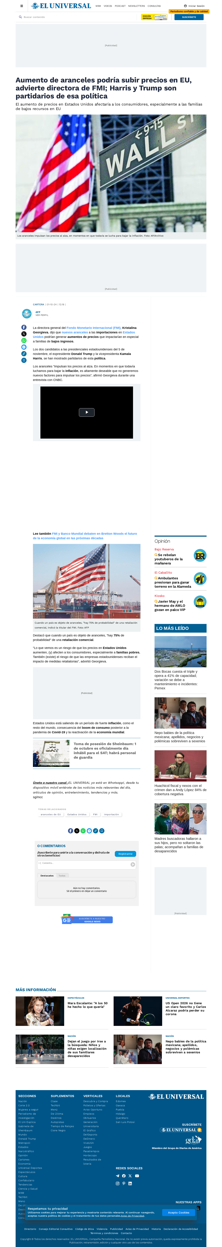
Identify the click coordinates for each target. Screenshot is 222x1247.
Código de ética (84, 1229)
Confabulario (26, 1180)
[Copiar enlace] (24, 353)
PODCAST (120, 6)
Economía (24, 1163)
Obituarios (89, 1117)
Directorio (30, 1229)
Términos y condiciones (104, 1233)
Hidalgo (120, 1113)
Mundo (22, 1134)
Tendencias (25, 1184)
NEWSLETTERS (136, 6)
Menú (21, 1201)
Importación (111, 814)
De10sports (90, 1134)
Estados (23, 1147)
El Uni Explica (27, 1122)
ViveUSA (88, 1142)
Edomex (121, 1101)
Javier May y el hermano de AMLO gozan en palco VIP (170, 605)
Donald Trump (27, 1138)
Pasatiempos (91, 1151)
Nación (22, 1101)
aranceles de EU (51, 814)
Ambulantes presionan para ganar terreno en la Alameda (173, 582)
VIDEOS (108, 6)
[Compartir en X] (24, 334)
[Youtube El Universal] (137, 1176)
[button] (189, 17)
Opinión (162, 541)
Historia (156, 1229)
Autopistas (57, 1122)
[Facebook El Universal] (124, 1176)
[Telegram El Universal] (117, 1176)
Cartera (38, 304)
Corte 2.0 (24, 1105)
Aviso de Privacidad (137, 1229)
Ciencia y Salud (28, 1188)
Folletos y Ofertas (94, 1105)
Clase (54, 1101)
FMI (95, 814)
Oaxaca (120, 1105)
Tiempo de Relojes (62, 1126)
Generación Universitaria (91, 1124)
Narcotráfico (26, 1151)
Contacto (126, 1233)
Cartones (23, 1159)
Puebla (120, 1109)
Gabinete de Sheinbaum (26, 1128)
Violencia (102, 1229)
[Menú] (22, 6)
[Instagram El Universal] (117, 1183)
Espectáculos (26, 1172)
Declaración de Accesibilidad (181, 1229)
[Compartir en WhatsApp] (24, 340)
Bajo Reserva (164, 549)
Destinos (56, 1117)
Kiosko (160, 596)
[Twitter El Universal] (130, 1176)
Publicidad (116, 1229)
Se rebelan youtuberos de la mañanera (169, 559)
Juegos (87, 1147)
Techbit (22, 1197)
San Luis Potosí (125, 1122)
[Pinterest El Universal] (124, 1183)
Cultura (22, 1176)
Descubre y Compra (95, 1101)
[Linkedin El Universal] (130, 1183)
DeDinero (89, 1138)
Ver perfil (42, 315)
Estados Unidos (77, 814)
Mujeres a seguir (28, 1109)
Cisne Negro (58, 1130)
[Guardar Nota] (24, 360)
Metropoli (24, 1142)
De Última (57, 1113)
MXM (98, 6)
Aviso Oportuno (92, 1109)
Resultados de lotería (92, 1161)
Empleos (88, 1113)
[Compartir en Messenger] (24, 347)
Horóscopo (90, 1155)
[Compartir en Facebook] (24, 327)
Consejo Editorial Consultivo (55, 1229)
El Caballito (163, 572)
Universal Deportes (30, 1167)
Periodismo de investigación (27, 1115)
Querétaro (122, 1117)
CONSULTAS (154, 6)
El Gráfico (89, 1130)
